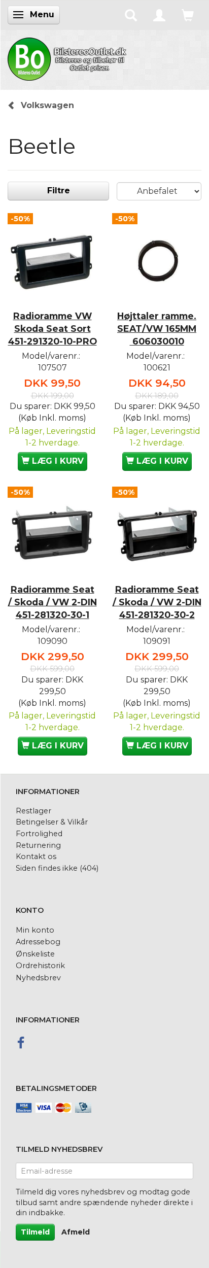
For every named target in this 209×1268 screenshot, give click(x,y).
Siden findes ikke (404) (57, 868)
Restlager (33, 810)
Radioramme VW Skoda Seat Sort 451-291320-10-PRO (52, 329)
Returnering (38, 845)
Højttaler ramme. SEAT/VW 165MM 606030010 (156, 329)
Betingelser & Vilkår (52, 822)
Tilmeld (35, 1232)
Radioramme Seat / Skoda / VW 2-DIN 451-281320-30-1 (52, 602)
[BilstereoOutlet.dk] (68, 57)
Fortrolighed (39, 833)
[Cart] (187, 15)
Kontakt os (36, 856)
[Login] (159, 15)
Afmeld (75, 1232)
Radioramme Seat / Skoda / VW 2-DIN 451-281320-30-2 (157, 602)
